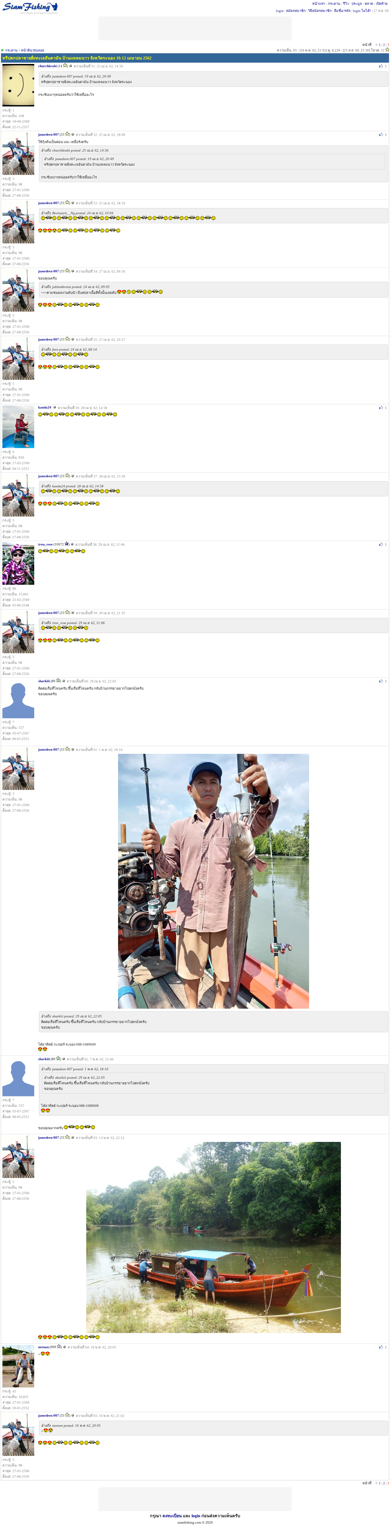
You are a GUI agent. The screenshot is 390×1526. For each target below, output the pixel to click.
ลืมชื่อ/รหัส (342, 11)
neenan (43, 1347)
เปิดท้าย (382, 4)
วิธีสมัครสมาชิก (320, 11)
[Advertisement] (195, 1499)
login (280, 11)
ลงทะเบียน (172, 1516)
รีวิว (346, 4)
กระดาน (334, 4)
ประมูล (357, 4)
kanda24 (44, 407)
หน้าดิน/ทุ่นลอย (32, 50)
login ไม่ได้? (362, 11)
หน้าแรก (318, 4)
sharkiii (44, 681)
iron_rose (45, 544)
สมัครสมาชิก (296, 11)
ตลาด (369, 4)
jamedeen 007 (48, 134)
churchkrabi (47, 66)
